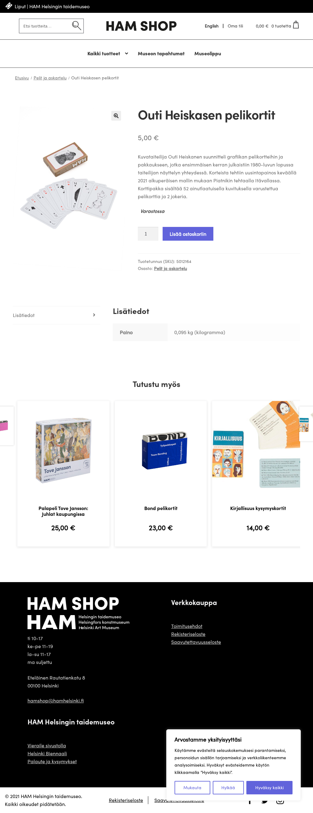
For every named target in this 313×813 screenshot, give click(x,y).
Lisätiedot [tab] (24, 315)
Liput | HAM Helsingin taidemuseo (52, 6)
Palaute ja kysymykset (52, 761)
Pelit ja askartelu (50, 78)
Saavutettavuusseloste (196, 642)
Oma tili (235, 26)
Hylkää (228, 787)
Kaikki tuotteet (103, 53)
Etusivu (22, 78)
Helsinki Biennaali (47, 753)
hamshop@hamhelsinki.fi (56, 700)
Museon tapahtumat (161, 53)
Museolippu (207, 53)
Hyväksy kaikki (269, 787)
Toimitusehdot (186, 626)
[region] (233, 765)
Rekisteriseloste (188, 634)
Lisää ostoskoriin (188, 234)
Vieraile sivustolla (47, 745)
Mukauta (192, 787)
